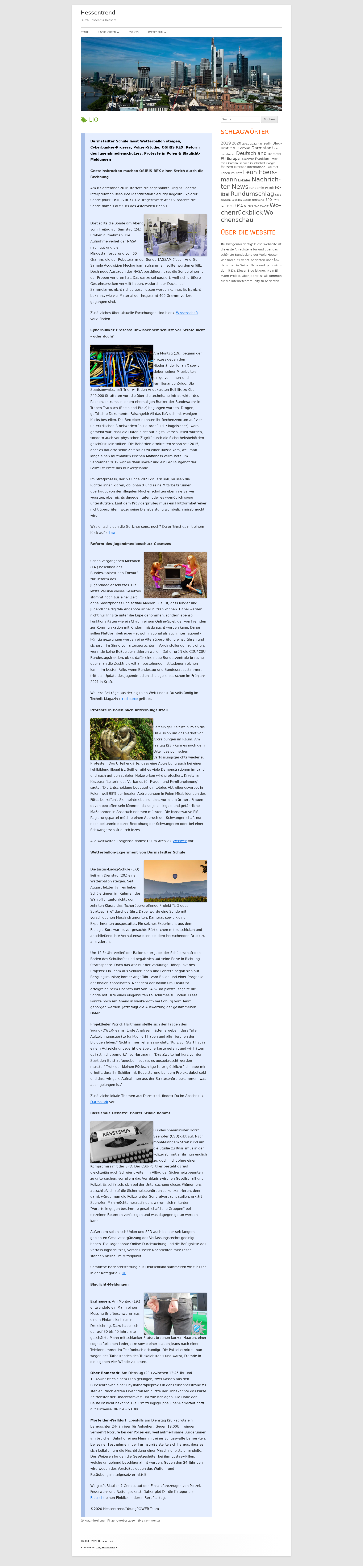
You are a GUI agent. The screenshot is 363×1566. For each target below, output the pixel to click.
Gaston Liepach (238, 163)
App (260, 143)
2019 (226, 143)
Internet (272, 167)
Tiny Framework (105, 1547)
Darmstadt (99, 1102)
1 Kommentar (151, 1520)
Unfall (230, 206)
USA (239, 206)
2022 (253, 143)
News (240, 186)
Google (270, 163)
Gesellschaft (257, 163)
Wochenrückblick (251, 209)
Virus (248, 206)
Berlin (267, 143)
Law (112, 533)
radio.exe (130, 699)
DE (124, 1273)
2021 (245, 143)
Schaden (237, 200)
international (256, 167)
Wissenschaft (187, 313)
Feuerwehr (247, 159)
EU (223, 158)
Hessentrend (98, 12)
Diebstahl (274, 154)
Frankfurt (262, 158)
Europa (233, 158)
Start (84, 32)
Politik (269, 187)
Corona (244, 148)
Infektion (240, 167)
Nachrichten (107, 32)
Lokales (244, 180)
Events (134, 32)
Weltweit (180, 841)
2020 (236, 143)
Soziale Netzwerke (253, 200)
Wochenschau (248, 216)
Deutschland (251, 153)
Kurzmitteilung (95, 1520)
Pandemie (256, 187)
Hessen (227, 167)
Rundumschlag (252, 193)
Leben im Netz (231, 173)
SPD (269, 199)
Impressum (155, 32)
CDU (233, 148)
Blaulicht (97, 1498)
